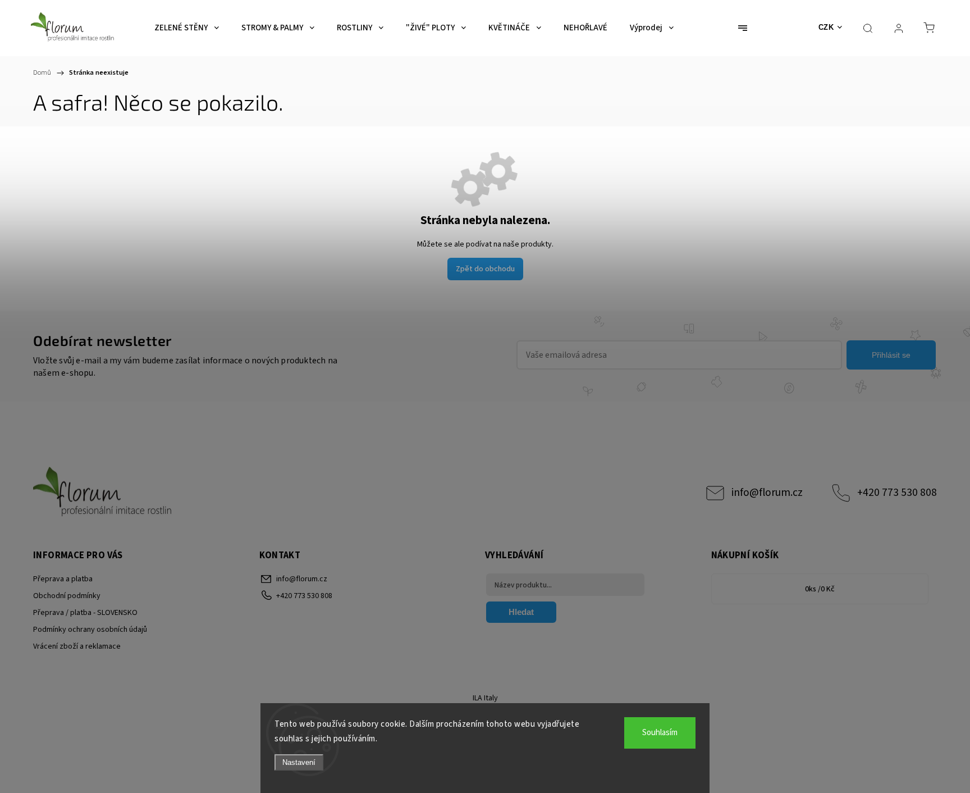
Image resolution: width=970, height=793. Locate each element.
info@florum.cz (767, 492)
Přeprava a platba (63, 579)
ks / (820, 589)
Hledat (521, 612)
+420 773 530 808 (897, 492)
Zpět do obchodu (485, 269)
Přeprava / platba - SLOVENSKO (85, 612)
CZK (826, 27)
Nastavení (298, 762)
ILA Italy (485, 698)
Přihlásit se (891, 354)
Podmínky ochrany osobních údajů (90, 629)
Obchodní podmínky (66, 595)
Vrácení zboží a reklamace (77, 646)
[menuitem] (186, 28)
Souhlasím (660, 733)
